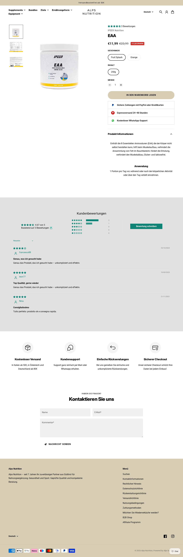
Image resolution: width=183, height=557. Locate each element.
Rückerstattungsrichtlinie (134, 493)
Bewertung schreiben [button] (146, 226)
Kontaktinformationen (133, 479)
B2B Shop (127, 517)
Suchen (126, 474)
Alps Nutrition (147, 551)
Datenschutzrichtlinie (133, 488)
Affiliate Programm (132, 522)
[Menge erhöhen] (121, 85)
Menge (111, 80)
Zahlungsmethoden (132, 508)
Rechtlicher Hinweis (132, 483)
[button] (16, 32)
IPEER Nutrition (116, 30)
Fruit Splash (116, 57)
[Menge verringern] (110, 85)
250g (113, 72)
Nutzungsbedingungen (133, 503)
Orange (133, 57)
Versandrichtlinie (131, 498)
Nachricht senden (60, 444)
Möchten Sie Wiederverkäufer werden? (141, 512)
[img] (19, 248)
